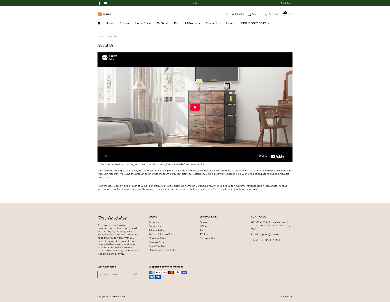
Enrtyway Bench (209, 238)
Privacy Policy (156, 230)
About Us (154, 222)
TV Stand (205, 234)
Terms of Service (158, 242)
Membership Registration (163, 250)
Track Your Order (158, 246)
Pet (202, 230)
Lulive (121, 296)
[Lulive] (104, 14)
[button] (254, 14)
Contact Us (155, 226)
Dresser (204, 222)
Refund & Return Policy (162, 234)
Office (203, 226)
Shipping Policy (157, 238)
